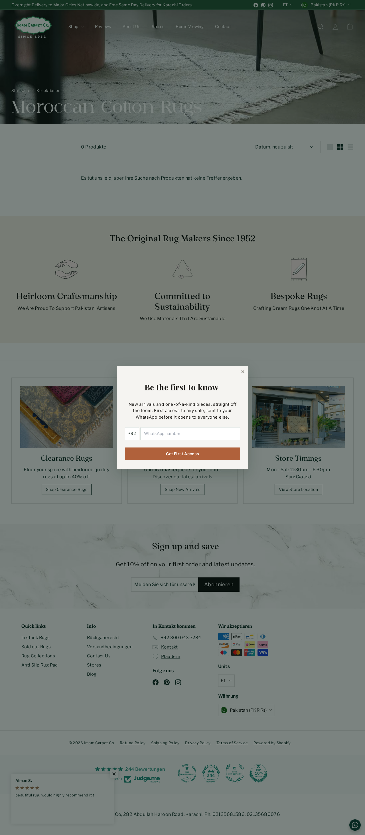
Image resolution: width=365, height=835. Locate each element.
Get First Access (182, 453)
